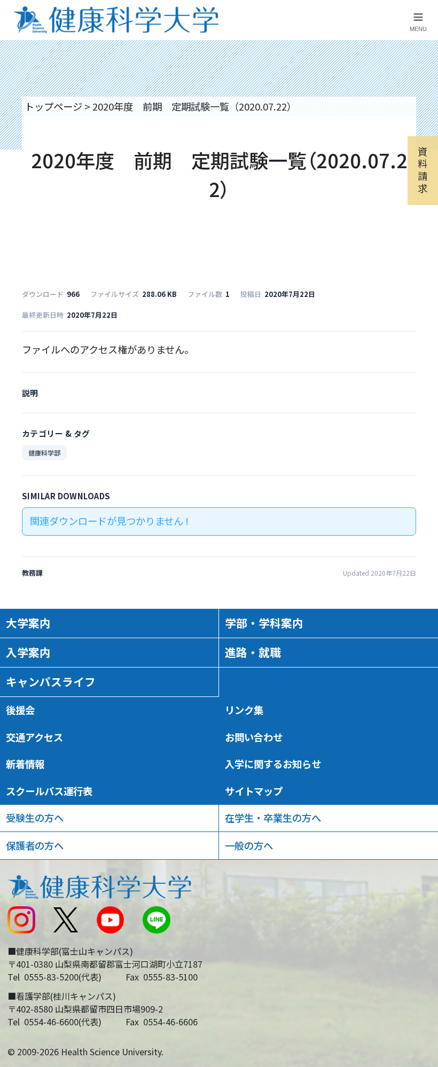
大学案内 (28, 623)
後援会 (20, 710)
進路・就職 (253, 652)
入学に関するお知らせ (273, 764)
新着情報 (25, 764)
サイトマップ (254, 791)
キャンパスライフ (51, 681)
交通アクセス (34, 737)
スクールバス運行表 (49, 791)
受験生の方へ (35, 818)
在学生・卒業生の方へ (273, 818)
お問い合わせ (254, 737)
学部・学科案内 (264, 623)
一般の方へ (249, 845)
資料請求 (422, 169)
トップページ (53, 106)
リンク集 (244, 710)
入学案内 (28, 652)
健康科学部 (44, 452)
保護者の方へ (35, 845)
